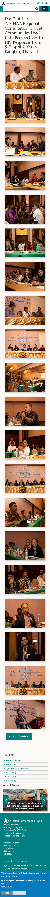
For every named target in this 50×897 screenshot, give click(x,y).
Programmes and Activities (16, 768)
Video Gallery (10, 776)
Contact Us (8, 854)
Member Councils (12, 764)
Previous (6, 800)
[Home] (15, 3)
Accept (6, 892)
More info (6, 886)
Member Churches (12, 760)
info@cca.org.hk (16, 833)
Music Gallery (10, 780)
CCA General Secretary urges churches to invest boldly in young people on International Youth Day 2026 (25, 806)
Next (44, 800)
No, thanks (19, 893)
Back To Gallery (20, 736)
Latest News (9, 848)
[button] (45, 8)
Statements (8, 851)
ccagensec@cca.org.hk (14, 836)
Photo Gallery (10, 772)
